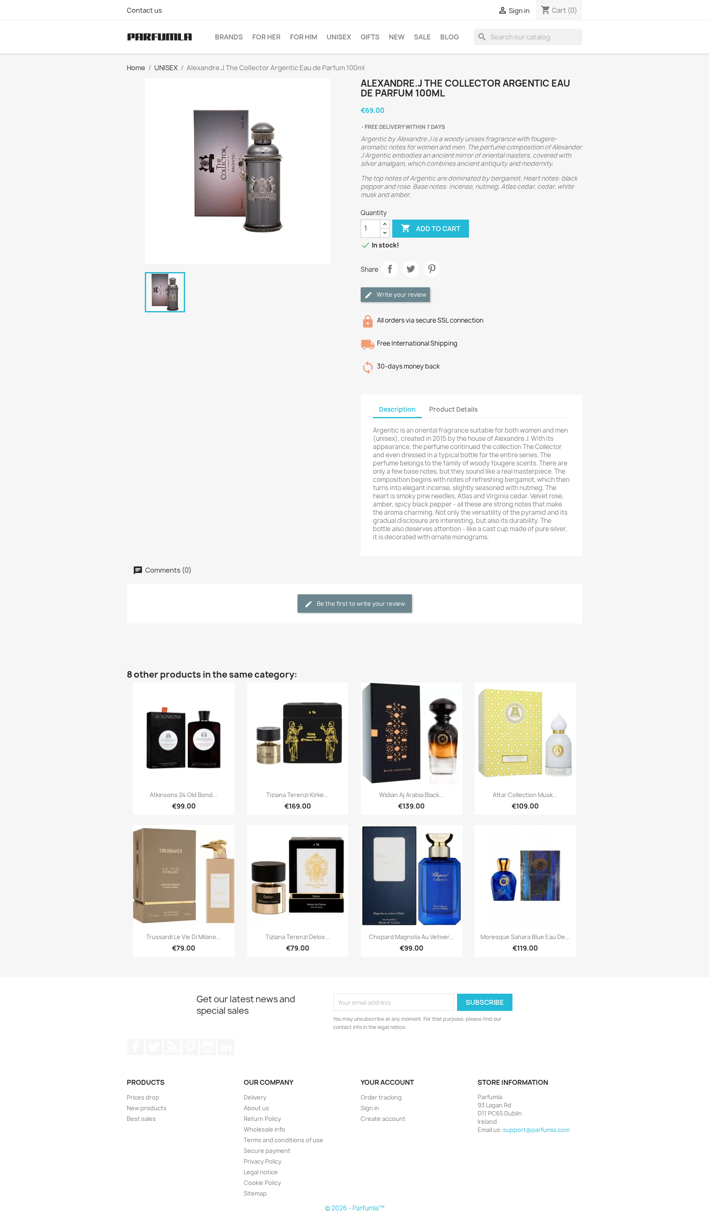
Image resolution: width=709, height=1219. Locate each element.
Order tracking (381, 1097)
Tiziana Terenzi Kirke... (297, 795)
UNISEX (339, 36)
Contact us (144, 10)
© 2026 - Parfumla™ (354, 1208)
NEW (397, 36)
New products (147, 1108)
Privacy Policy (262, 1161)
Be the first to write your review (360, 603)
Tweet (411, 269)
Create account (383, 1119)
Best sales (141, 1119)
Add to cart (430, 228)
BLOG (449, 36)
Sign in (370, 1108)
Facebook (136, 1047)
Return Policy (262, 1119)
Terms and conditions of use (283, 1140)
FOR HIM (303, 36)
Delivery (255, 1097)
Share (390, 269)
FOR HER (266, 36)
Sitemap (255, 1193)
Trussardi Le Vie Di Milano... (183, 937)
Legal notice (261, 1172)
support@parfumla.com (536, 1130)
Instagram (208, 1047)
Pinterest (431, 269)
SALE (422, 36)
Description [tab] (397, 409)
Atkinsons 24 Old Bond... (183, 795)
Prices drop (143, 1097)
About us (256, 1108)
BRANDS (229, 36)
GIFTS (370, 36)
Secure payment (267, 1151)
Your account (387, 1082)
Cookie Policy (262, 1183)
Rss (172, 1047)
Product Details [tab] (453, 409)
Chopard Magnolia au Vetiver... (411, 937)
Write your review (400, 294)
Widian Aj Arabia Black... (411, 795)
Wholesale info (264, 1129)
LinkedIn (226, 1047)
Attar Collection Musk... (525, 795)
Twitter (154, 1047)
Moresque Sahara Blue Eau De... (525, 937)
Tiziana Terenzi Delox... (297, 937)
